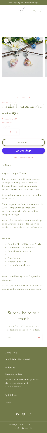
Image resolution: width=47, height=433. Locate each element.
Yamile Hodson (22, 425)
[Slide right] (29, 97)
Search (8, 402)
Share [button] (8, 165)
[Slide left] (17, 97)
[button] (6, 10)
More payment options (23, 157)
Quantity (6, 127)
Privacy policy (27, 428)
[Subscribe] (39, 337)
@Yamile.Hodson (13, 374)
